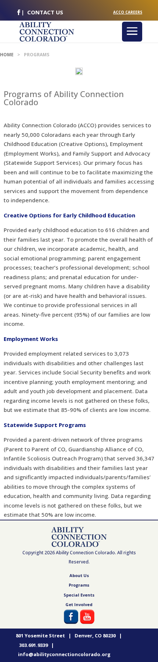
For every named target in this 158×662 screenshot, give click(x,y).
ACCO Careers (127, 12)
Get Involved (79, 604)
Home (7, 54)
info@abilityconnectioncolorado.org (64, 654)
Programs (79, 585)
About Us (79, 575)
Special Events (79, 595)
